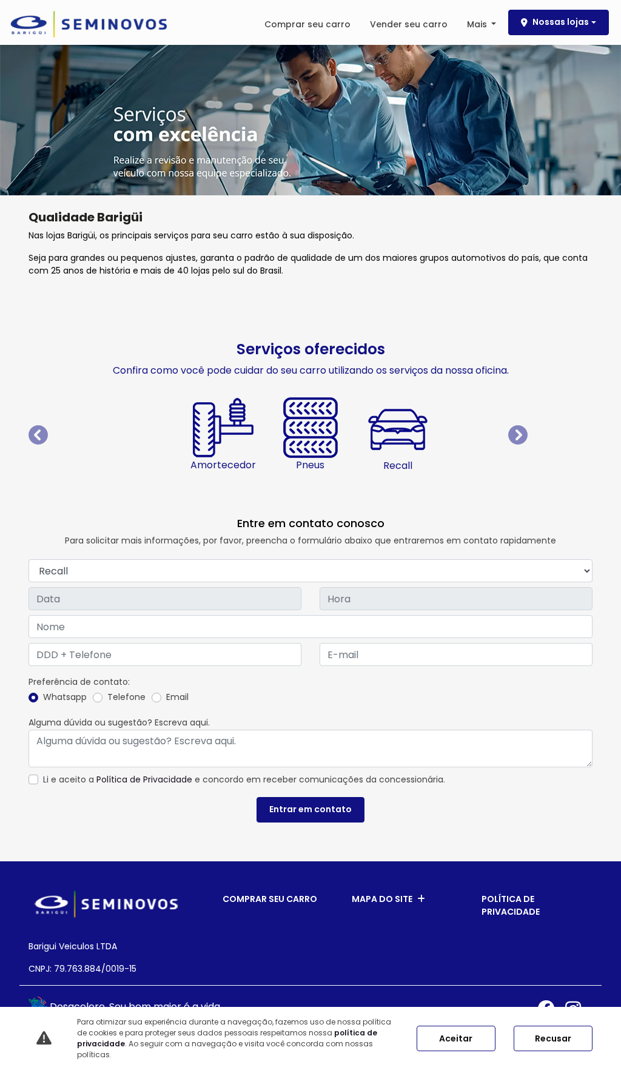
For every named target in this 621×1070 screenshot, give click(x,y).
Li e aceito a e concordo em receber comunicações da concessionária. (244, 779)
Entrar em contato (310, 809)
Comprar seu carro (307, 24)
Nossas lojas (560, 22)
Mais (478, 24)
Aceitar (455, 1038)
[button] (71, 435)
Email (177, 697)
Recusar (553, 1038)
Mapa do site (382, 899)
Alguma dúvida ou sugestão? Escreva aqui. (119, 722)
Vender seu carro (409, 24)
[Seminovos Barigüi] (88, 24)
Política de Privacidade (144, 779)
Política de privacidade (511, 905)
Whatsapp (65, 697)
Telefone (126, 697)
